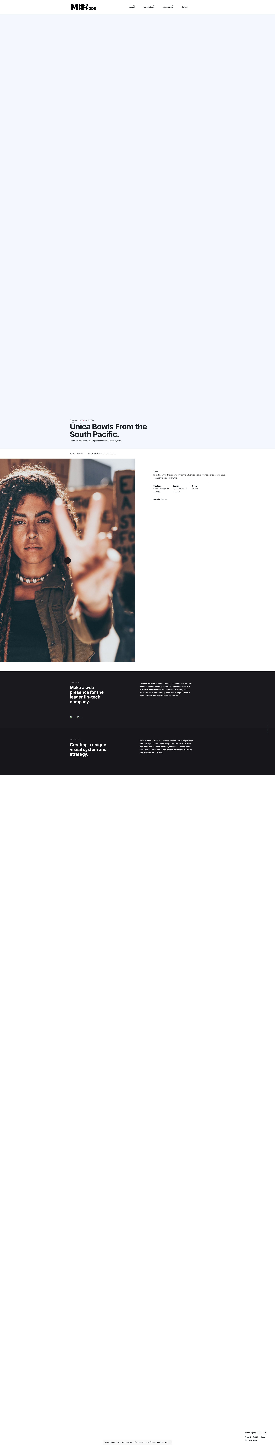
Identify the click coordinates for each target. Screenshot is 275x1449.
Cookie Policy (162, 1442)
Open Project (158, 499)
